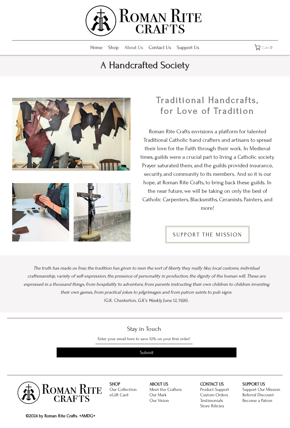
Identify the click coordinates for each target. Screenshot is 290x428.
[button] (265, 47)
